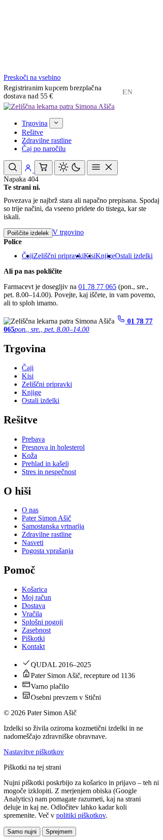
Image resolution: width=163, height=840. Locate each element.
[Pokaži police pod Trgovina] (56, 123)
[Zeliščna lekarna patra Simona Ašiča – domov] (59, 106)
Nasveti (32, 542)
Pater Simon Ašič (46, 518)
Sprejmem (59, 831)
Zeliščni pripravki (59, 256)
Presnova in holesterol (53, 447)
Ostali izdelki (134, 256)
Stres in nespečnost (49, 472)
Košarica (34, 589)
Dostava (33, 605)
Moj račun (36, 597)
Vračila (32, 614)
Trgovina (35, 123)
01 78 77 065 (97, 286)
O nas (30, 510)
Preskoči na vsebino (32, 77)
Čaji (28, 368)
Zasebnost (36, 630)
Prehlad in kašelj (45, 463)
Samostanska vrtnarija (53, 526)
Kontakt (33, 646)
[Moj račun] (29, 170)
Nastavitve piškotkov (34, 752)
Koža (29, 455)
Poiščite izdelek (28, 233)
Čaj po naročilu (44, 148)
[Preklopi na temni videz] (69, 167)
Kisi (28, 376)
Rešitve (32, 132)
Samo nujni (22, 831)
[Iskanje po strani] (13, 167)
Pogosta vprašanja (47, 551)
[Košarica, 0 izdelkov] (43, 167)
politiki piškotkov (80, 815)
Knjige (105, 256)
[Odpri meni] (102, 167)
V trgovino (68, 232)
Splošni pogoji (42, 622)
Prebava (33, 439)
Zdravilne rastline (47, 140)
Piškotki (33, 638)
